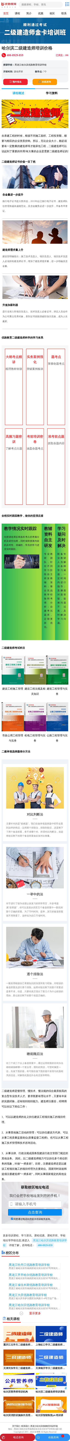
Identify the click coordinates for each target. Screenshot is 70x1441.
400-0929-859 (45, 1245)
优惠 (40, 13)
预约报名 (17, 82)
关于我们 (16, 1426)
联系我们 (25, 1426)
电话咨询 (18, 1437)
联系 (64, 13)
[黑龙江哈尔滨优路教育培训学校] (9, 4)
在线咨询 (46, 82)
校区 (52, 13)
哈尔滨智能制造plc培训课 (49, 1415)
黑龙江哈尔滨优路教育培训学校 (31, 65)
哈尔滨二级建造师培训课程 (50, 1391)
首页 (5, 13)
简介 (29, 13)
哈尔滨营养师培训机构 (15, 1391)
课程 (17, 13)
